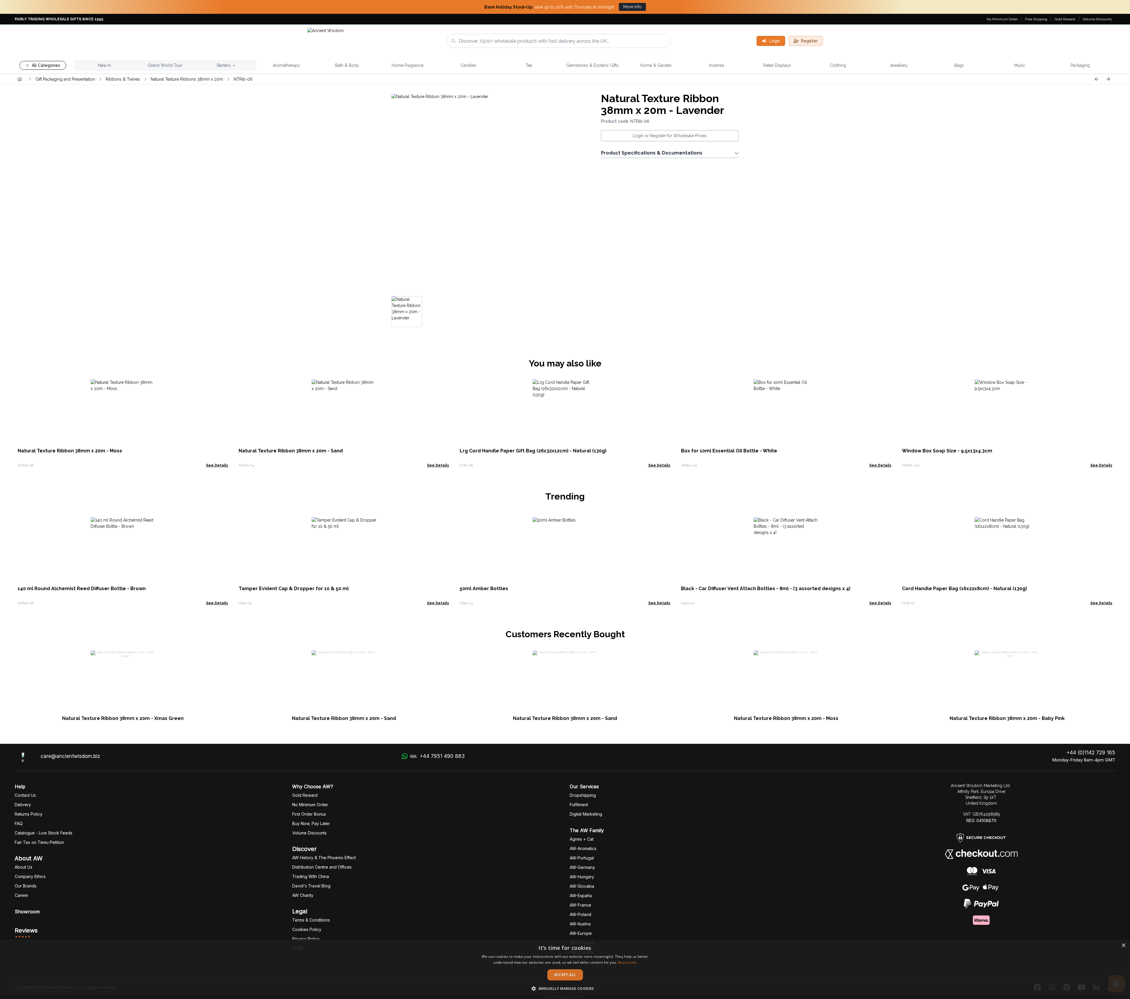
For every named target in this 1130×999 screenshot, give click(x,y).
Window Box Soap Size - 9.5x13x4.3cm (947, 451)
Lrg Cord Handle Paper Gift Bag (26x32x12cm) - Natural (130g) (533, 451)
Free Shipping (1036, 19)
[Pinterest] (1066, 987)
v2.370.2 (577, 996)
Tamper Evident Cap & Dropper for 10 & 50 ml (294, 588)
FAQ (19, 823)
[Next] (1108, 79)
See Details (217, 465)
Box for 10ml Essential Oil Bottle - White (729, 451)
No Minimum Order (1002, 19)
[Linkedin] (1096, 987)
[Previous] (1096, 79)
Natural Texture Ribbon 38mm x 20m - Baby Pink (1007, 718)
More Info (632, 6)
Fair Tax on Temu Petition (39, 842)
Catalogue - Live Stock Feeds (43, 832)
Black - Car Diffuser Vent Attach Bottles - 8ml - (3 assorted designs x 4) (765, 588)
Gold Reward (1065, 19)
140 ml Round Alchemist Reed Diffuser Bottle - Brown (82, 588)
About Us (23, 866)
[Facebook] (1037, 987)
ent (579, 804)
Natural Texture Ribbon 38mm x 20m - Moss (70, 451)
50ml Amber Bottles (484, 588)
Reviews (26, 930)
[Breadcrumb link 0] (19, 79)
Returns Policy (28, 814)
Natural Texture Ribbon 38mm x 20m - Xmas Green (123, 718)
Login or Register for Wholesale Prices (670, 135)
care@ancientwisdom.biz (70, 756)
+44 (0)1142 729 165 (1090, 753)
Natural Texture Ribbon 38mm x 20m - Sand (291, 451)
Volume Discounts (1097, 19)
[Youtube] (1081, 987)
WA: (437, 756)
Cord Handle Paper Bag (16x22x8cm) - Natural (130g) (964, 588)
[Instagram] (1052, 987)
